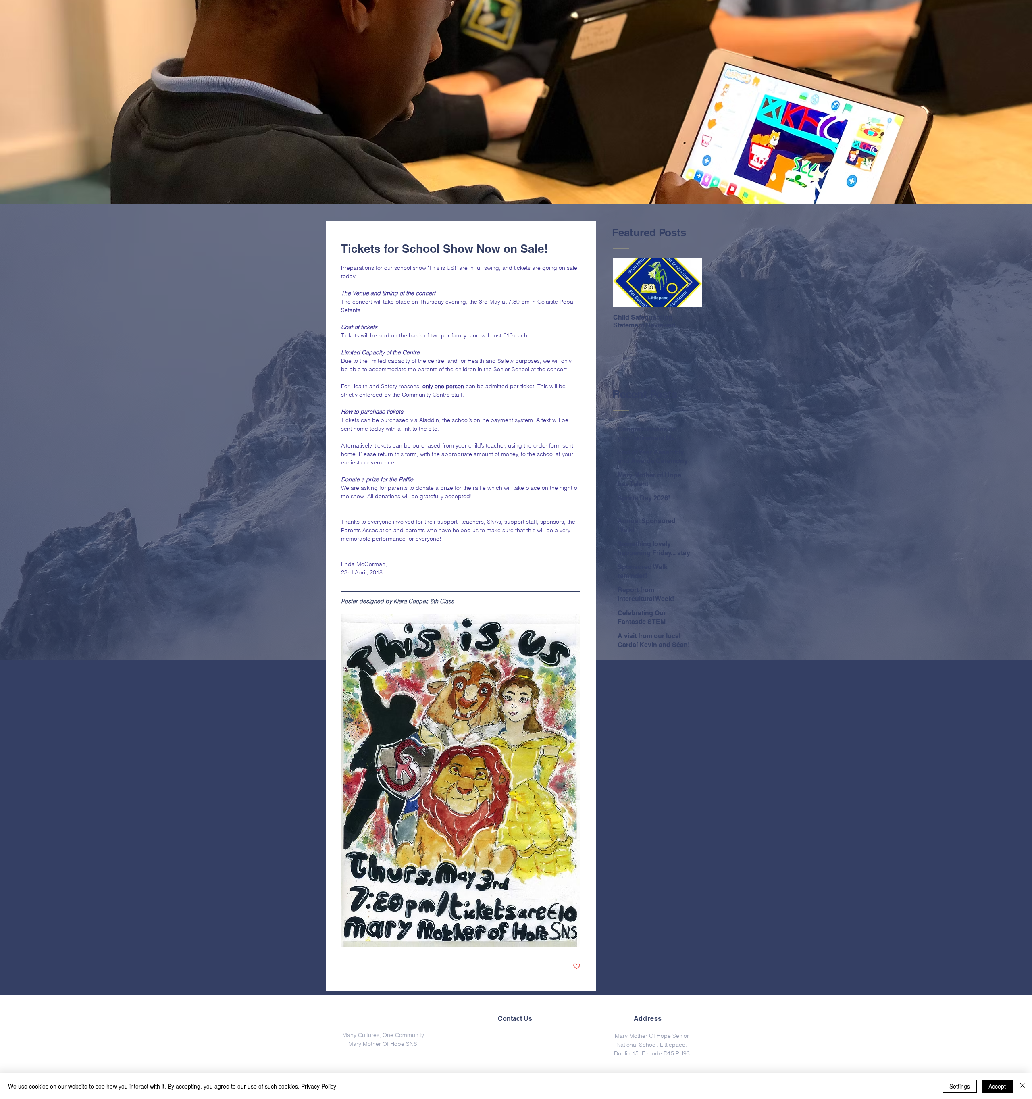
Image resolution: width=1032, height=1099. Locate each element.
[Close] (1022, 1086)
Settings (959, 1086)
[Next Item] (689, 283)
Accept (997, 1086)
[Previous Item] (626, 283)
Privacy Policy (318, 1086)
